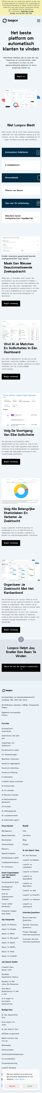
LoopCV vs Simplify (31, 895)
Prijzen (25, 844)
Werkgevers (7, 831)
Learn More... (20, 1079)
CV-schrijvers (7, 867)
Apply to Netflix (9, 947)
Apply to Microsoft (10, 938)
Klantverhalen (8, 1050)
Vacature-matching (10, 768)
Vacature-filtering (9, 772)
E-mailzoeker (7, 777)
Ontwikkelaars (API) (10, 858)
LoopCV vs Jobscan (31, 899)
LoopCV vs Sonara (31, 872)
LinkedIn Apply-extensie (12, 781)
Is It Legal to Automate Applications (7, 1001)
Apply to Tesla (8, 951)
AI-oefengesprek (9, 811)
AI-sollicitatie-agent (10, 820)
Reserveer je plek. (27, 11)
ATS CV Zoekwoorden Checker (7, 896)
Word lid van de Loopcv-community (21, 666)
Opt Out (12, 1086)
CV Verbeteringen (9, 754)
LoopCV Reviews (9, 1068)
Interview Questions (31, 913)
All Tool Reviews (30, 855)
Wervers (5, 849)
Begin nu (21, 76)
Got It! (30, 1086)
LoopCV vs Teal (29, 890)
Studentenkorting (9, 1063)
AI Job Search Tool (10, 1029)
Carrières (27, 835)
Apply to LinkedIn (9, 956)
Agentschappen (8, 853)
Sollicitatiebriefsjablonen (13, 1054)
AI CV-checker (8, 790)
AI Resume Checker (10, 795)
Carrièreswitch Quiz (10, 882)
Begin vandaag (11, 303)
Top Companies (8, 920)
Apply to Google (9, 929)
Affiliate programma (10, 1034)
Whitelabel (6, 1045)
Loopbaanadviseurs (10, 862)
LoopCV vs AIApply (31, 860)
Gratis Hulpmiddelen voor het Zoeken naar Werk (10, 875)
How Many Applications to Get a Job (10, 991)
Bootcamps (6, 840)
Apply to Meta (8, 934)
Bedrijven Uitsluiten (10, 759)
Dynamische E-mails (10, 750)
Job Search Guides (10, 962)
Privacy (5, 715)
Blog (25, 840)
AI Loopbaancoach (10, 815)
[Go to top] (21, 639)
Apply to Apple (8, 943)
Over (25, 831)
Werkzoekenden (8, 835)
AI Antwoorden (8, 786)
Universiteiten (8, 844)
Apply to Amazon (9, 925)
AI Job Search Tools (31, 850)
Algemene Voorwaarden (11, 712)
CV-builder (6, 806)
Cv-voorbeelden (8, 1059)
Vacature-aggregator (11, 763)
